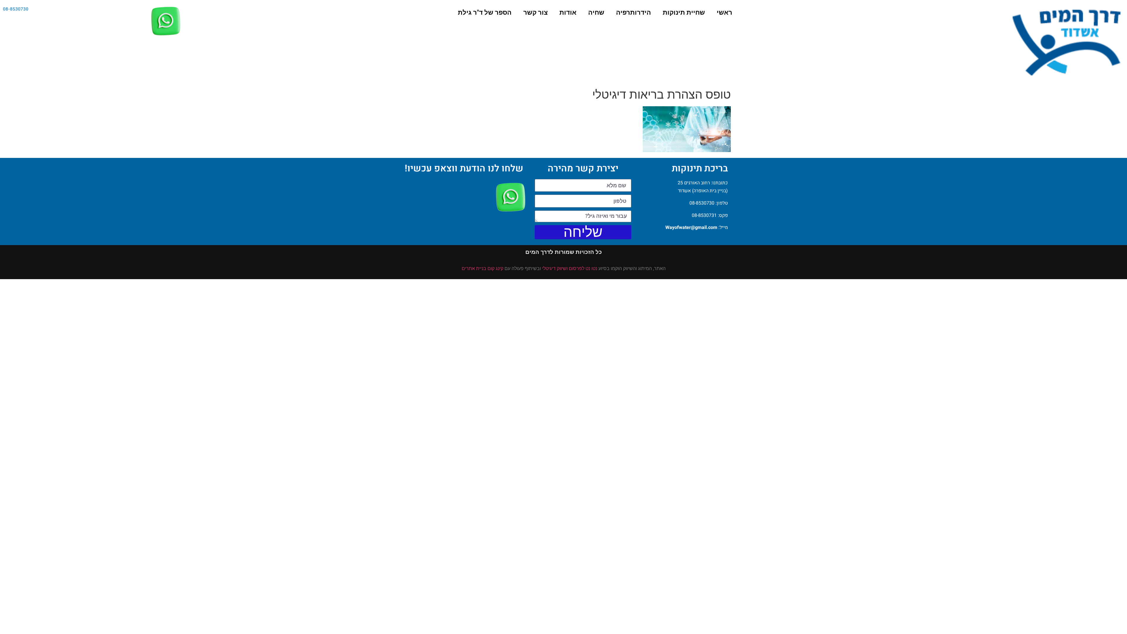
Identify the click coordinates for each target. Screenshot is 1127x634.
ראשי (724, 12)
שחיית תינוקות (684, 12)
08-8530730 (15, 9)
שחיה (596, 12)
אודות (567, 12)
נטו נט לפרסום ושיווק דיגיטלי (569, 268)
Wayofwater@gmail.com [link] (691, 227)
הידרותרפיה (633, 12)
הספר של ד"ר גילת (485, 12)
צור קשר (535, 12)
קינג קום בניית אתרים (482, 268)
